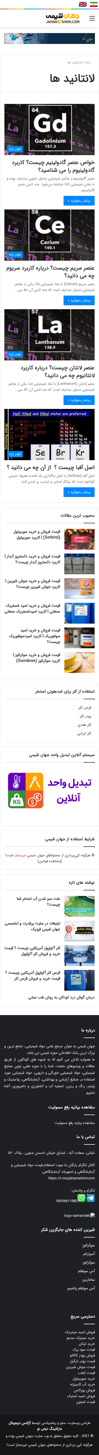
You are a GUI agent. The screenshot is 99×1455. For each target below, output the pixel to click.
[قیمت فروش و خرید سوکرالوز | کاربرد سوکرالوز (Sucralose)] (79, 662)
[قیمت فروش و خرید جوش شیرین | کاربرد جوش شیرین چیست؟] (79, 588)
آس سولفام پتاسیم (81, 1288)
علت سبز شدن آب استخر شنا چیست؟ (38, 902)
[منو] (92, 20)
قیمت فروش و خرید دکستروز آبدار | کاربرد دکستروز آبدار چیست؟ (32, 559)
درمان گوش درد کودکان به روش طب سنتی (61, 997)
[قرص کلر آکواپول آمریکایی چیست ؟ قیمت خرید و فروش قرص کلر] (79, 980)
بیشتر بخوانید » (79, 201)
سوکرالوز (88, 1245)
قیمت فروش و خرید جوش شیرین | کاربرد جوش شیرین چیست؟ (33, 584)
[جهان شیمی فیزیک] (63, 18)
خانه (88, 62)
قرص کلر (84, 708)
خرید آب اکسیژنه (82, 1384)
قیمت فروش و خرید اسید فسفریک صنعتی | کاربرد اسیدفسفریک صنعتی (32, 608)
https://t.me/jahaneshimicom (71, 1178)
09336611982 (66, 1201)
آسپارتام (89, 1254)
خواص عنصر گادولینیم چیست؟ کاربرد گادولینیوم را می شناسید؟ (53, 166)
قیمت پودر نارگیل (82, 1361)
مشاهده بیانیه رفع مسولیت (75, 1123)
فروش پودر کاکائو (82, 1355)
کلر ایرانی (84, 733)
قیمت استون (85, 1402)
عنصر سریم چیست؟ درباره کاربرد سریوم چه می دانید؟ (50, 272)
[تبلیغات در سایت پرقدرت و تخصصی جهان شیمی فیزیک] (79, 931)
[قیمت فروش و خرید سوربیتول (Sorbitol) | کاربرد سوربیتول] (79, 539)
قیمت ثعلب (86, 1373)
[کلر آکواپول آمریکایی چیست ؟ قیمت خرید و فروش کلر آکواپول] (79, 955)
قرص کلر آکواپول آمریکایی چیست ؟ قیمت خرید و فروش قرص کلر (32, 976)
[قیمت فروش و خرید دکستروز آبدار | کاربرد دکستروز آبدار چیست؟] (79, 564)
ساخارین (88, 1280)
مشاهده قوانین (50, 861)
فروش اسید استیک (81, 1396)
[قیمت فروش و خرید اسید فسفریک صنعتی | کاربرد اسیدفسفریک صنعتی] (79, 613)
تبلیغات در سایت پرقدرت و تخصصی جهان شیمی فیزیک (32, 926)
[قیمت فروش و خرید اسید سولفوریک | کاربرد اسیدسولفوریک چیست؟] (79, 637)
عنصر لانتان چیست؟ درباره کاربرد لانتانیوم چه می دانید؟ (58, 371)
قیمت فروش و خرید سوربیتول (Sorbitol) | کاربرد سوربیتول (36, 534)
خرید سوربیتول (84, 1379)
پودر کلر (85, 716)
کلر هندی (84, 725)
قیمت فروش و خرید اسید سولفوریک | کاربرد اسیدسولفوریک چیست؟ (34, 636)
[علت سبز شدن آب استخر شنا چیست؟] (79, 906)
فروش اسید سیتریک (80, 1332)
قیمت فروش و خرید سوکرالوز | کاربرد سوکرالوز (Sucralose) (36, 658)
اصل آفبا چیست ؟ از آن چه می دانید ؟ (51, 467)
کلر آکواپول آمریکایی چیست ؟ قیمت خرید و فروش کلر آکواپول (32, 951)
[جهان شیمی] (49, 38)
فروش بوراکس (84, 1390)
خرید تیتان (87, 1344)
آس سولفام (86, 1271)
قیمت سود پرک (84, 1349)
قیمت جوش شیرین (80, 1367)
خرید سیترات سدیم (81, 1338)
